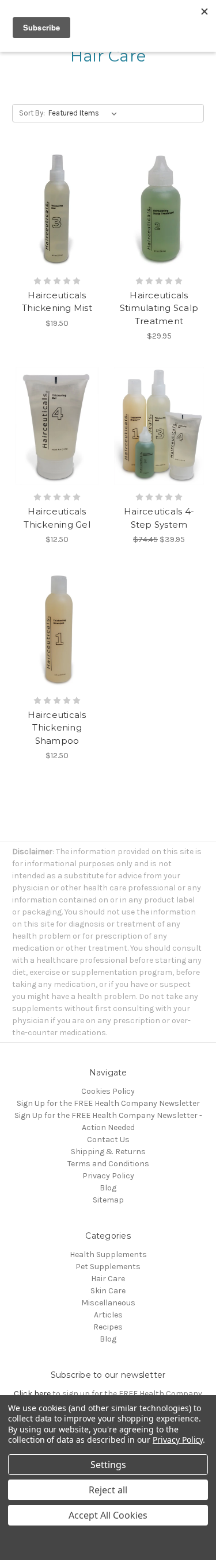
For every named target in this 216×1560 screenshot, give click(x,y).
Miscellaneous (108, 1303)
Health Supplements (108, 1254)
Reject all (108, 1490)
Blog (108, 1188)
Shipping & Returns (108, 1151)
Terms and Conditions (108, 1164)
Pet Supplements (108, 1266)
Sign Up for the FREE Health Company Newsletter (108, 1103)
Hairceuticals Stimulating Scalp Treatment (159, 308)
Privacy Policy (108, 1176)
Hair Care (108, 1279)
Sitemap (108, 1200)
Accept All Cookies (108, 1515)
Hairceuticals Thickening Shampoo (57, 727)
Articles (108, 1315)
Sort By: (32, 113)
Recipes (108, 1327)
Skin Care (108, 1291)
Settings (108, 1464)
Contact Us (108, 1139)
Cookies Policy (108, 1091)
